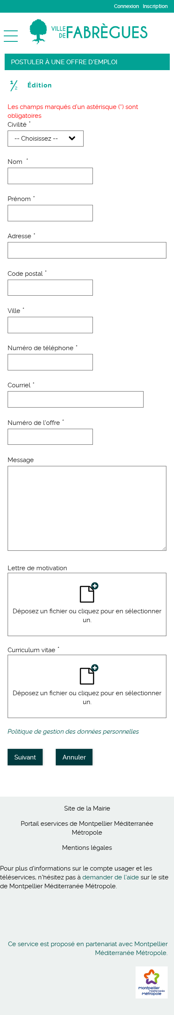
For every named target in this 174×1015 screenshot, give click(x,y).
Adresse (21, 236)
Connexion (126, 6)
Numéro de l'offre (36, 423)
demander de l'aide (110, 877)
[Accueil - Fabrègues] (102, 31)
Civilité (19, 124)
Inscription (155, 6)
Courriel (21, 385)
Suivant (25, 757)
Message (21, 460)
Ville (16, 311)
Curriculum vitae (34, 650)
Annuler (74, 757)
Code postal (27, 274)
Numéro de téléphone (43, 348)
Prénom (21, 199)
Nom (18, 162)
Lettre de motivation (37, 568)
